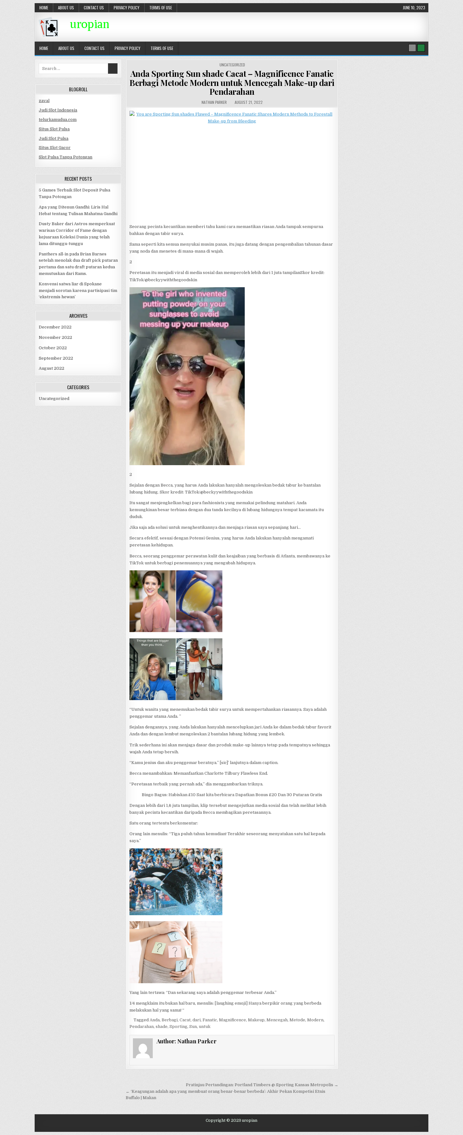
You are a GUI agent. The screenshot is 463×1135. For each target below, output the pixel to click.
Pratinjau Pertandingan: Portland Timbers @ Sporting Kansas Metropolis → (262, 1084)
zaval (44, 100)
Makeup (256, 1020)
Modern (315, 1020)
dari (196, 1020)
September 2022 (56, 358)
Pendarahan (141, 1026)
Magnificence (232, 1020)
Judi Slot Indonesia (58, 110)
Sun (193, 1026)
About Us (66, 7)
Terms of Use (160, 7)
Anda (155, 1020)
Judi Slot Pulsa (53, 138)
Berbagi (170, 1020)
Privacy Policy (127, 7)
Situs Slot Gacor (55, 147)
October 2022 (53, 347)
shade (162, 1026)
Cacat (185, 1020)
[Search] (412, 48)
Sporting (178, 1026)
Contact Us (94, 7)
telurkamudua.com (58, 119)
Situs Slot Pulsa (54, 129)
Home (43, 7)
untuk (204, 1026)
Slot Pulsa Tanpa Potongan (65, 157)
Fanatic (210, 1020)
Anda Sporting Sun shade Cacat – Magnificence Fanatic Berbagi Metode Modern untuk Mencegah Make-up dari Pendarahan (231, 82)
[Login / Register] (421, 48)
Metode (297, 1020)
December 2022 (55, 327)
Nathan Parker (214, 102)
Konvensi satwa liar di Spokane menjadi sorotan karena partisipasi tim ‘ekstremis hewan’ (78, 290)
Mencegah (277, 1020)
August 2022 (51, 368)
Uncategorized (232, 64)
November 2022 (55, 337)
